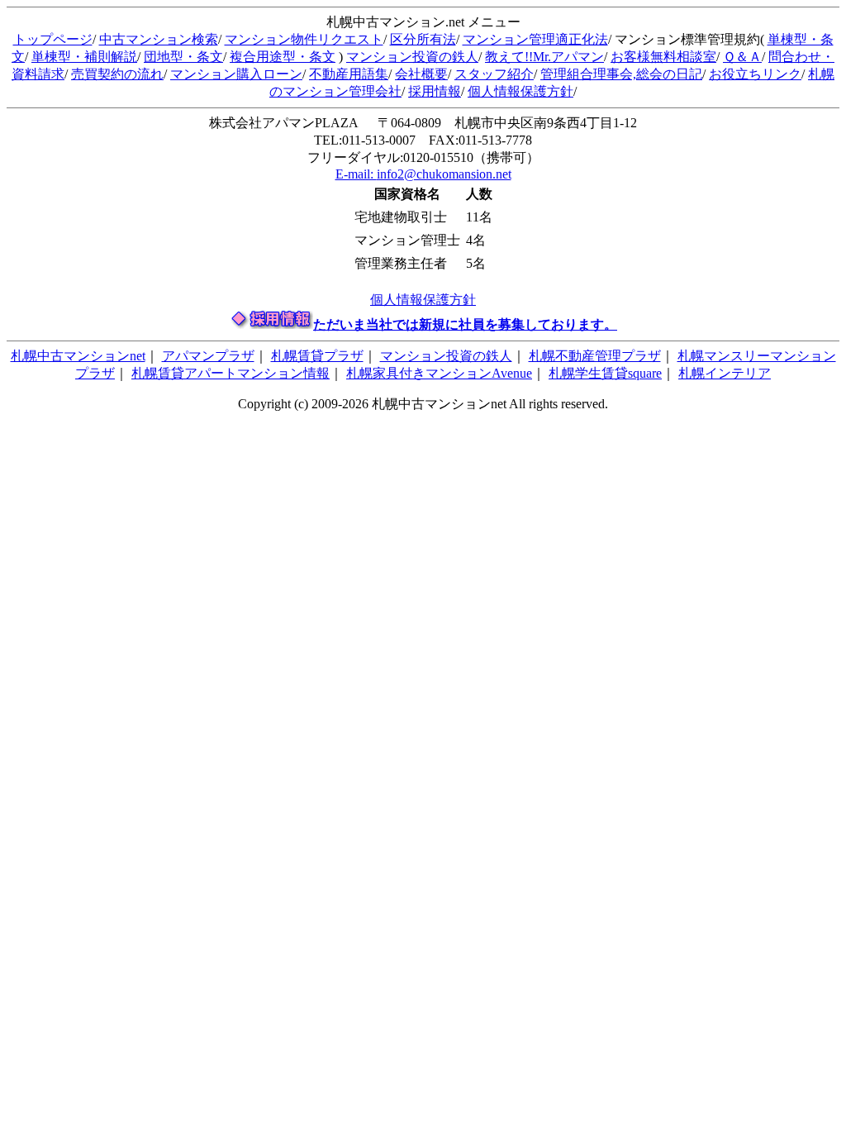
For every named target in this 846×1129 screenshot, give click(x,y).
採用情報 (434, 91)
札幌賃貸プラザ (317, 356)
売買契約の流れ (117, 74)
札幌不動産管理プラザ (595, 356)
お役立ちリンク (755, 74)
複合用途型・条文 (282, 57)
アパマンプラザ (208, 356)
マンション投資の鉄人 (412, 57)
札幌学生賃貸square (605, 373)
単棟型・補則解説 (84, 57)
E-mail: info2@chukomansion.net (423, 174)
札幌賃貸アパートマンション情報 (230, 373)
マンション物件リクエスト (304, 39)
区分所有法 (423, 39)
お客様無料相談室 (663, 57)
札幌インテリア (724, 373)
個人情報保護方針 (520, 91)
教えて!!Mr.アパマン (544, 57)
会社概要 (421, 74)
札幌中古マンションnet (78, 356)
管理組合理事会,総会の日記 (621, 74)
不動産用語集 (348, 74)
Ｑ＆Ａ (742, 57)
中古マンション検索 (158, 39)
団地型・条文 (183, 57)
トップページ (53, 39)
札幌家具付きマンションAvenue (439, 373)
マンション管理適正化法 (535, 39)
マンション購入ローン (236, 74)
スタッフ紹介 (494, 74)
